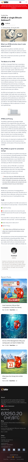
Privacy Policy (6, 459)
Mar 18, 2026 (4, 426)
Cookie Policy (12, 459)
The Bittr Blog (4, 15)
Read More (12, 310)
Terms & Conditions (20, 459)
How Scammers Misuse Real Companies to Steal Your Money (13, 423)
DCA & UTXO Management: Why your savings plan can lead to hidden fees (13, 429)
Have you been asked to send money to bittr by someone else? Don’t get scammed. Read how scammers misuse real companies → (14, 7)
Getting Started (6, 27)
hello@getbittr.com (5, 447)
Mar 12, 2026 (4, 431)
